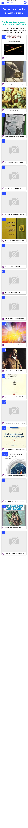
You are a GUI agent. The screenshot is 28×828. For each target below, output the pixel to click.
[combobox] (15, 2)
